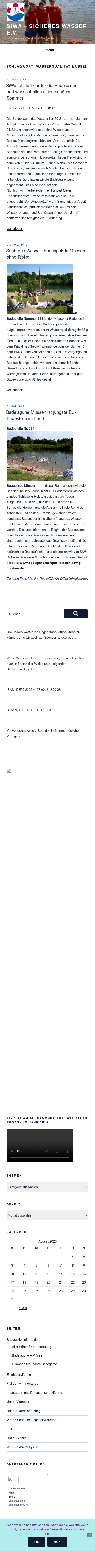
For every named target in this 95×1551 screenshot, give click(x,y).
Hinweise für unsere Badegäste (34, 1363)
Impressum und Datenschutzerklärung (34, 1392)
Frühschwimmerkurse (22, 1383)
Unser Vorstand (18, 1401)
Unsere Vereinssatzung (23, 1410)
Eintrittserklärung (19, 1374)
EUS (10, 1428)
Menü (50, 49)
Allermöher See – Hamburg (31, 1346)
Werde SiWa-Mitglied (22, 1447)
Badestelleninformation (23, 1339)
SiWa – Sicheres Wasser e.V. (47, 29)
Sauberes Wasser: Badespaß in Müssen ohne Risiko (45, 253)
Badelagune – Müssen (28, 1355)
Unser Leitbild (16, 1437)
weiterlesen (15, 228)
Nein (57, 1542)
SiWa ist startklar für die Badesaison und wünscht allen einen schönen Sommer (41, 91)
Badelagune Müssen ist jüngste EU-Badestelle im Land (41, 415)
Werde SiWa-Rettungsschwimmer (31, 1419)
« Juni (23, 1307)
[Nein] (89, 1535)
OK (36, 1542)
